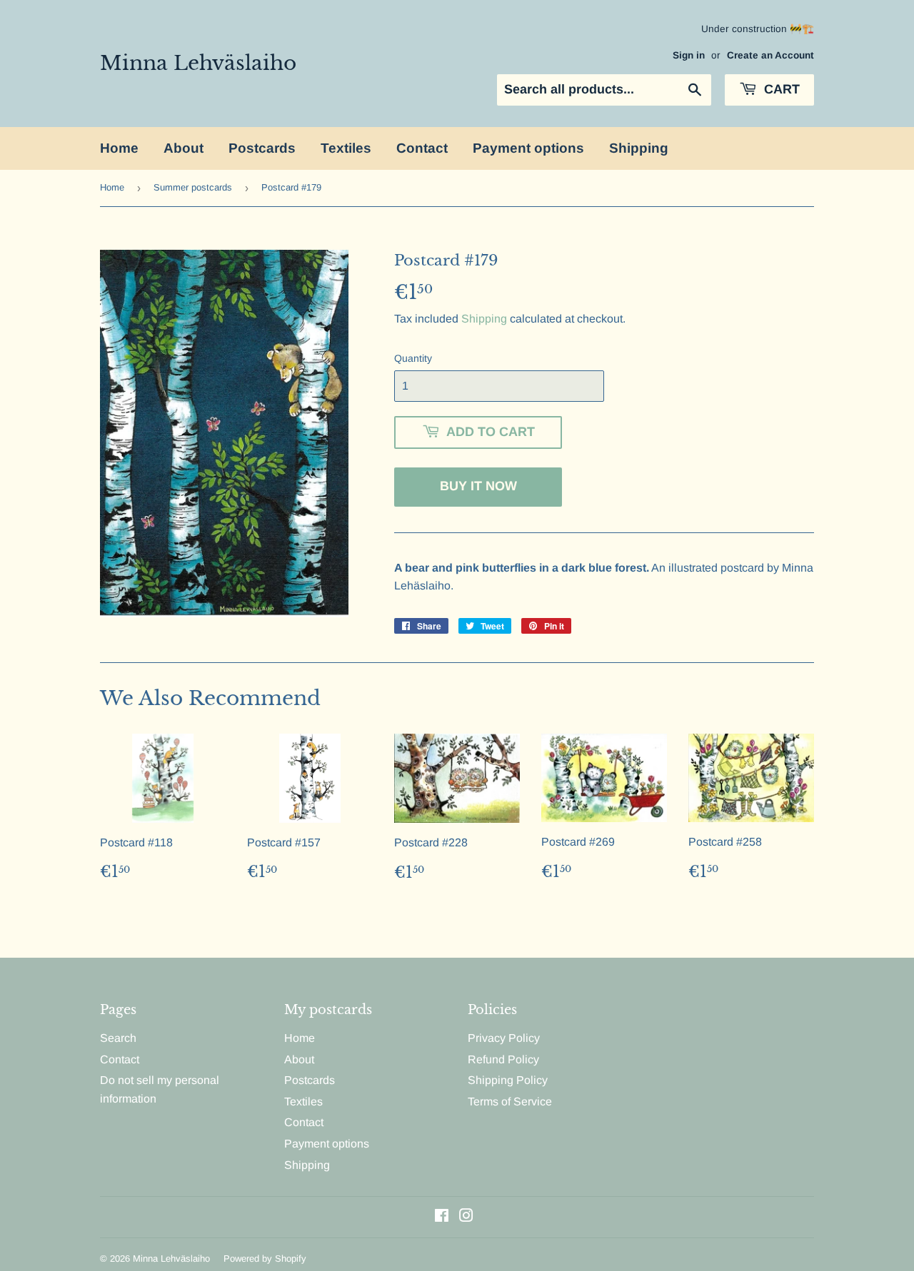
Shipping (638, 148)
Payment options (528, 148)
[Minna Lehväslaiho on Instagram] (466, 1217)
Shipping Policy (508, 1080)
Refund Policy (503, 1059)
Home (119, 148)
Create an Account (770, 55)
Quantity (413, 358)
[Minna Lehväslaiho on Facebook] (441, 1217)
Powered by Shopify (265, 1258)
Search (118, 1038)
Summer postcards (193, 187)
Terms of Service (510, 1101)
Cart (780, 89)
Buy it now (478, 486)
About (184, 148)
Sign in (689, 55)
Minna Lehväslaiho (198, 63)
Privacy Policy (504, 1038)
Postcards (262, 148)
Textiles (346, 148)
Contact (422, 148)
